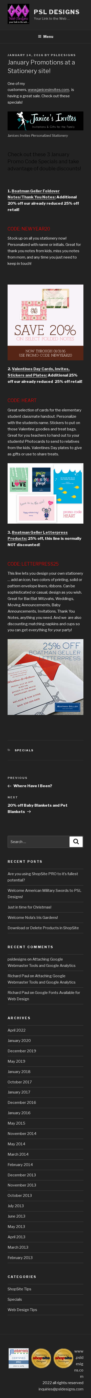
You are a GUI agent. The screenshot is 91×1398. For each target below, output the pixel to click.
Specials (24, 750)
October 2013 (20, 1195)
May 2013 (16, 1226)
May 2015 (16, 1123)
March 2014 (18, 1154)
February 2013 (20, 1257)
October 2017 (20, 1082)
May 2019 (16, 1061)
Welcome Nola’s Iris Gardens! (33, 917)
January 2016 (19, 1113)
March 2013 (18, 1247)
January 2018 (19, 1071)
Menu (48, 36)
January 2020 (19, 1040)
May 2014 (16, 1144)
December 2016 (22, 1102)
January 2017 (19, 1092)
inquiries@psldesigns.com (61, 1389)
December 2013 (22, 1175)
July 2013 (16, 1206)
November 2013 (22, 1185)
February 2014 (20, 1164)
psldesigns (63, 55)
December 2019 (22, 1051)
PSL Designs (57, 12)
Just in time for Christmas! (29, 907)
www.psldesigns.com (78, 1364)
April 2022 (17, 1030)
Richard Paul (18, 976)
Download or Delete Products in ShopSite (43, 928)
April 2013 (16, 1237)
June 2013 (16, 1216)
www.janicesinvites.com (48, 89)
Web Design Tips (22, 1310)
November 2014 (22, 1133)
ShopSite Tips (19, 1289)
